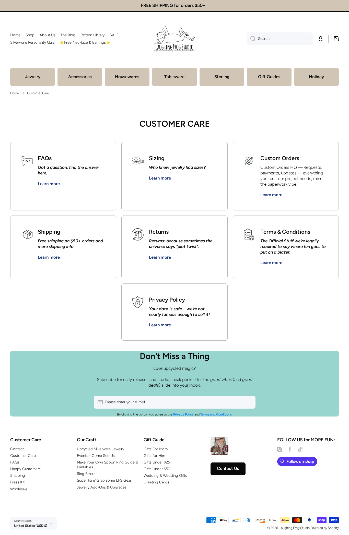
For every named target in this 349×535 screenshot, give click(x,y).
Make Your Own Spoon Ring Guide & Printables (107, 464)
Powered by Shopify (324, 528)
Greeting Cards (156, 482)
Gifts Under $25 (157, 462)
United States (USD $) (30, 526)
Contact (17, 449)
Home (14, 93)
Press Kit (17, 482)
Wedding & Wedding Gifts (165, 475)
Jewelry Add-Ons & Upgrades (101, 487)
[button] (336, 38)
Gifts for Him (154, 455)
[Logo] (174, 39)
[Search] (251, 38)
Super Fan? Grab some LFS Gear (104, 480)
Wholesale (18, 489)
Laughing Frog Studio (295, 528)
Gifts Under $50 (157, 469)
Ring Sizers (86, 473)
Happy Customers (25, 469)
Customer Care (23, 455)
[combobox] (280, 38)
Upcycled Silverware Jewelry (100, 449)
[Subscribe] (249, 402)
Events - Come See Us (96, 455)
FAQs (14, 462)
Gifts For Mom (156, 449)
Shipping (17, 475)
